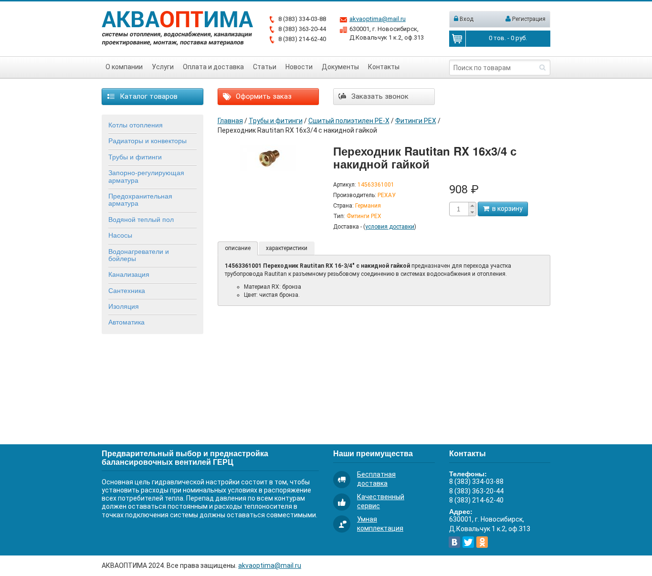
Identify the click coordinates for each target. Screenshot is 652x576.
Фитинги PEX (415, 121)
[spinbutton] (458, 209)
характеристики (286, 248)
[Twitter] (468, 542)
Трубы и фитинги (135, 156)
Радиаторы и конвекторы (147, 140)
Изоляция (123, 306)
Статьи (264, 67)
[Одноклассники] (482, 542)
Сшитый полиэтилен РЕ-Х (348, 121)
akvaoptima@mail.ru (377, 18)
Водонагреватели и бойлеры (138, 254)
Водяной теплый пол (141, 219)
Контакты (384, 67)
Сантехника (126, 290)
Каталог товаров (148, 96)
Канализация (128, 274)
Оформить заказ (263, 96)
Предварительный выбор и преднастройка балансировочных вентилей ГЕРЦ (185, 457)
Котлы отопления (135, 124)
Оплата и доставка (213, 67)
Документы (340, 67)
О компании (124, 67)
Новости (299, 67)
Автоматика (126, 321)
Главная (230, 121)
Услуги (163, 67)
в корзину (506, 208)
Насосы (120, 235)
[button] (472, 205)
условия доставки (389, 226)
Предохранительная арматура (140, 199)
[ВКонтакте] (454, 542)
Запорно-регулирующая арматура (146, 176)
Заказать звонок (379, 96)
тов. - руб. (508, 38)
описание (238, 248)
